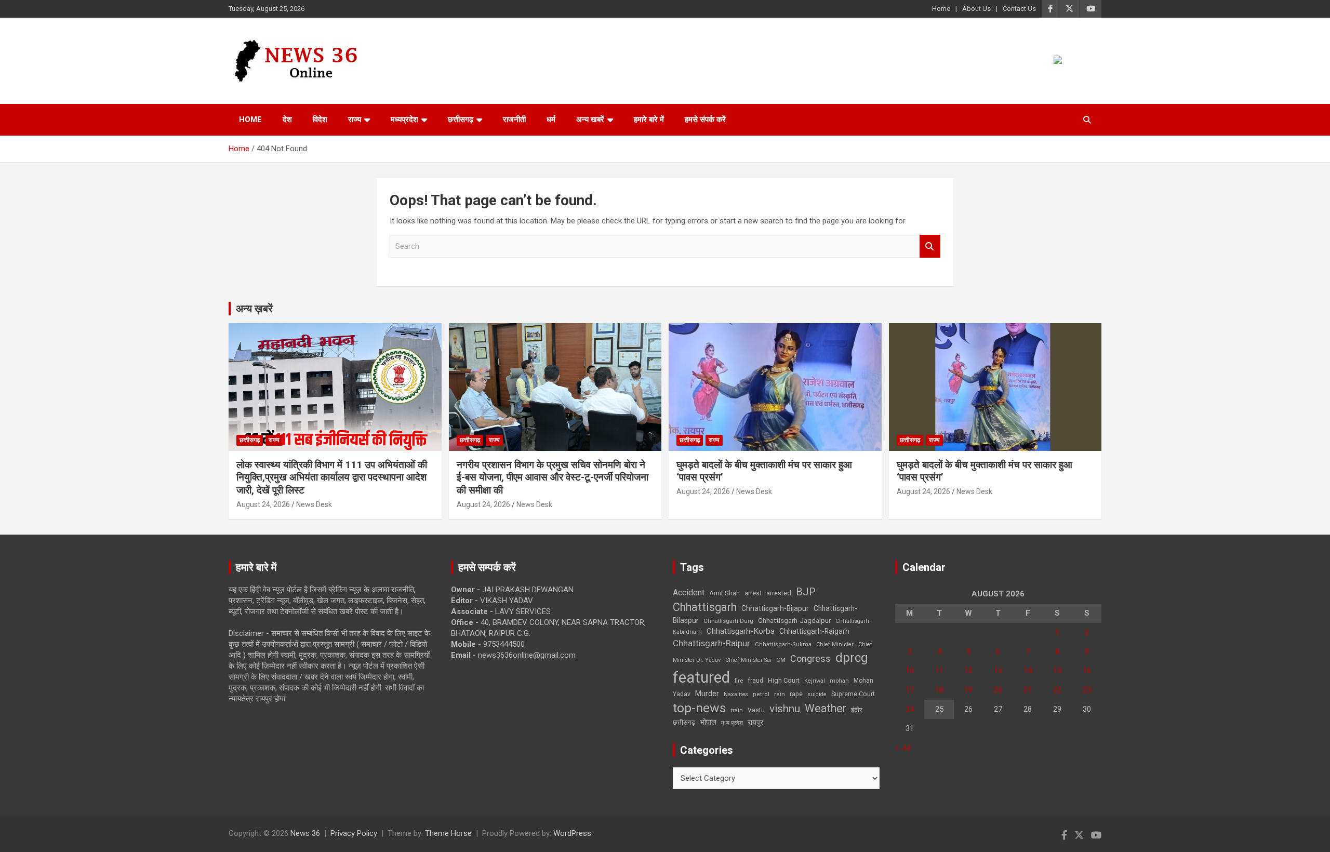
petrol (761, 694)
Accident (688, 592)
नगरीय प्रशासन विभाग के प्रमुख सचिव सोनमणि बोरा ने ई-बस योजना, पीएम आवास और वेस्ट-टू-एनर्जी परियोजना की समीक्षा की (552, 477)
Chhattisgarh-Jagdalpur (794, 620)
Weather (825, 708)
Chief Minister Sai (748, 660)
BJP (806, 591)
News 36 (305, 833)
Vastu (756, 710)
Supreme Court (853, 694)
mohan (839, 680)
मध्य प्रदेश (732, 723)
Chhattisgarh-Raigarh (814, 631)
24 (910, 709)
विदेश (320, 119)
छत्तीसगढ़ (684, 722)
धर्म (551, 119)
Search (930, 246)
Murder (707, 693)
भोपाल (708, 722)
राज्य (354, 119)
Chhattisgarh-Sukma (783, 644)
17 (910, 690)
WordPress (572, 833)
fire (739, 680)
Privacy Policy (353, 833)
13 (998, 670)
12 (968, 670)
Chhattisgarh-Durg (728, 620)
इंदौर (856, 710)
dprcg (851, 657)
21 (1027, 690)
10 (910, 670)
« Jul (903, 747)
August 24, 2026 (263, 504)
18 (939, 690)
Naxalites (736, 694)
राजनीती (514, 119)
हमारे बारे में (649, 119)
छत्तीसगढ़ (460, 119)
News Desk (314, 504)
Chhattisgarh (705, 607)
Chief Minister (835, 644)
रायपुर (755, 722)
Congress (810, 658)
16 (1087, 670)
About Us (976, 8)
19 (968, 690)
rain (779, 694)
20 (998, 690)
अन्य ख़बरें (254, 308)
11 (939, 670)
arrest (753, 593)
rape (796, 694)
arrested (778, 593)
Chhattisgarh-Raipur (711, 643)
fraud (755, 680)
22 (1057, 690)
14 (1027, 670)
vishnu (784, 708)
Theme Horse (448, 833)
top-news (699, 707)
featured (701, 677)
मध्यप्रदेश (404, 119)
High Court (784, 680)
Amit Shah (724, 593)
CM (781, 659)
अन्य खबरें (590, 119)
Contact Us (1019, 8)
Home (941, 8)
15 (1057, 670)
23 (1087, 690)
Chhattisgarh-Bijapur (775, 608)
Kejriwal (814, 680)
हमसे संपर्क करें (705, 119)
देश (287, 119)
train (737, 710)
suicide (817, 694)
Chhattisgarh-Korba (741, 631)
